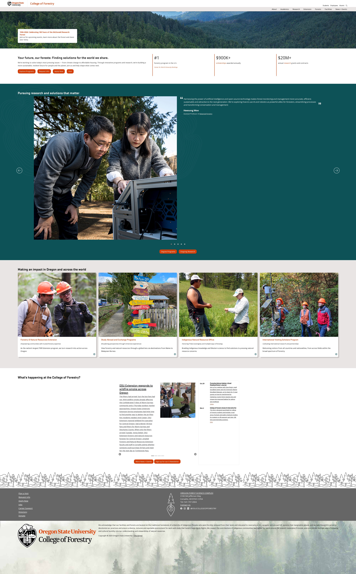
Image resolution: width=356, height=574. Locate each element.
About (274, 9)
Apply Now (59, 71)
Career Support (26, 508)
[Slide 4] (184, 244)
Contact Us (185, 505)
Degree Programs (168, 251)
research (287, 63)
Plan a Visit (24, 493)
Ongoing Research (187, 251)
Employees (334, 5)
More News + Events (144, 461)
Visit (70, 71)
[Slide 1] (174, 244)
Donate (22, 515)
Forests (318, 9)
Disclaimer (138, 536)
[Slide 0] (171, 244)
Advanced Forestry (206, 114)
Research (296, 9)
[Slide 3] (181, 244)
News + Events (341, 9)
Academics (284, 9)
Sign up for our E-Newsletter (167, 461)
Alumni (341, 5)
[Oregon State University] (16, 3)
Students (326, 5)
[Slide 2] (178, 244)
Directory (23, 512)
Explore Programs (26, 71)
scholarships (221, 63)
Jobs (20, 504)
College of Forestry (42, 3)
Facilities (328, 9)
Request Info (44, 71)
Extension (307, 9)
